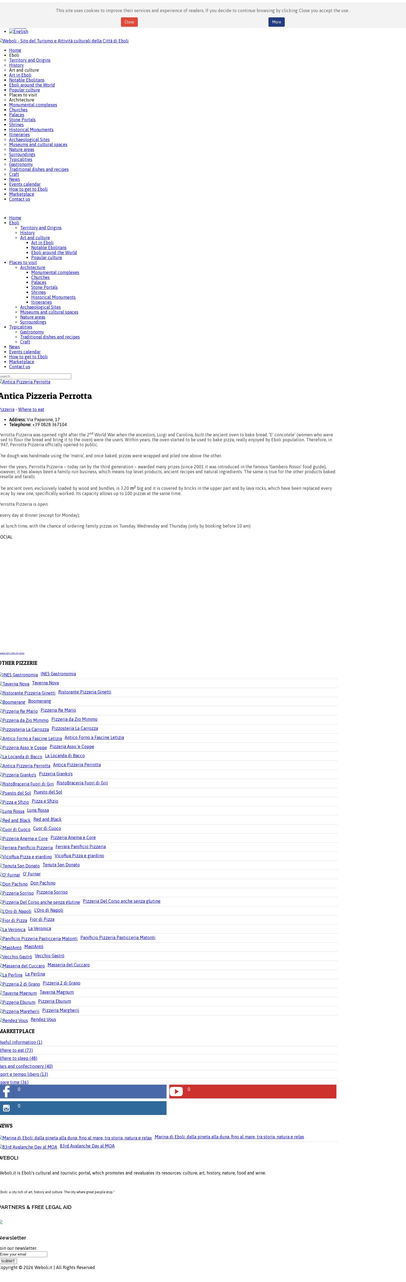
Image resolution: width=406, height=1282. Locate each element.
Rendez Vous (43, 1019)
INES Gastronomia (58, 673)
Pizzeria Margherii (60, 1010)
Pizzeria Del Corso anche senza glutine (121, 901)
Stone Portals (44, 287)
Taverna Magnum (56, 992)
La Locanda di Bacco (65, 755)
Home (15, 217)
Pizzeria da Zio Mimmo (74, 719)
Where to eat (31, 409)
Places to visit (23, 262)
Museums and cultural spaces (49, 312)
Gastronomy (32, 331)
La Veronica (39, 928)
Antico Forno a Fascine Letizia (94, 737)
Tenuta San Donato (61, 864)
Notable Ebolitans (49, 247)
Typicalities (20, 326)
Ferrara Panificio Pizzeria (81, 846)
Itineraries (41, 302)
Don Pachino (43, 882)
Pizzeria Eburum (54, 1001)
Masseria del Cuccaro (69, 964)
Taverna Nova (45, 682)
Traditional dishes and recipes (50, 336)
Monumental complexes (55, 272)
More (276, 22)
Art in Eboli (42, 242)
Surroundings (33, 321)
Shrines (38, 292)
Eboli (14, 222)
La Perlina (35, 973)
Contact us (19, 366)
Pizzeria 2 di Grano (61, 982)
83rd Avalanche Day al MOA (87, 1145)
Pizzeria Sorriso (52, 891)
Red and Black (47, 819)
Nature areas (32, 317)
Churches (40, 277)
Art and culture (35, 237)
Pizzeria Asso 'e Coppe (72, 746)
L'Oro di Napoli (48, 910)
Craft (25, 341)
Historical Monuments (53, 297)
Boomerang (39, 700)
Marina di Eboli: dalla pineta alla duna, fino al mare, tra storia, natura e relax (229, 1136)
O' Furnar (32, 873)
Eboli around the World (54, 252)
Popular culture (46, 257)
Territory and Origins (41, 227)
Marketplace (21, 361)
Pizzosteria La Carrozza (75, 728)
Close (129, 22)
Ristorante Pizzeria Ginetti (84, 691)
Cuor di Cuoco (47, 828)
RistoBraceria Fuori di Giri (82, 782)
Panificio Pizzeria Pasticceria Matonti (117, 937)
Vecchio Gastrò (49, 955)
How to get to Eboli (28, 356)
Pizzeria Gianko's (56, 773)
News (14, 346)
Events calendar (25, 351)
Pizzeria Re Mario (58, 710)
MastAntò (33, 946)
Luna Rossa (38, 810)
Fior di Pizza (42, 919)
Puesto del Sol (48, 791)
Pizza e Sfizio (45, 801)
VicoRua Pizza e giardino (79, 855)
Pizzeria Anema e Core (73, 837)
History (27, 232)
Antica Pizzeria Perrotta (77, 764)
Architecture (32, 267)
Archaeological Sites (40, 307)
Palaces (38, 282)
